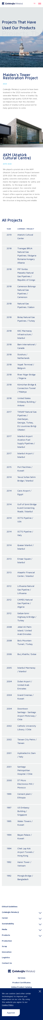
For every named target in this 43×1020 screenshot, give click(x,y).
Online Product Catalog (21, 987)
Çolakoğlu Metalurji (10, 912)
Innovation (6, 952)
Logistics (6, 957)
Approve (11, 1012)
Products (6, 935)
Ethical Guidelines (9, 907)
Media (4, 929)
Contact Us (7, 963)
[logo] (12, 3)
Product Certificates (21, 983)
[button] (39, 3)
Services (21, 978)
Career (5, 918)
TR (34, 3)
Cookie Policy (7, 1005)
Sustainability (8, 924)
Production (7, 941)
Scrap (4, 946)
